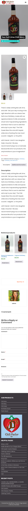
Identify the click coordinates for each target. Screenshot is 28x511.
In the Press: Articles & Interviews (10, 465)
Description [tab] (6, 165)
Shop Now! (4, 458)
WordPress (11, 503)
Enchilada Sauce (5, 408)
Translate (16, 504)
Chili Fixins (4, 401)
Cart (2, 474)
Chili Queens (4, 488)
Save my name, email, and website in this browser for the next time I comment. (14, 376)
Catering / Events (6, 493)
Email (3, 359)
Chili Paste (4, 406)
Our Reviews (4, 471)
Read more (5, 263)
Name (3, 352)
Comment (4, 331)
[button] (25, 2)
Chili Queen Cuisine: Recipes (9, 449)
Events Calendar (5, 454)
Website (3, 366)
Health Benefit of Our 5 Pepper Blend (11, 446)
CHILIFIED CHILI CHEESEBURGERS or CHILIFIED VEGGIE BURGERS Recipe (12, 482)
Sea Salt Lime (13, 160)
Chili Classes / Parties (7, 491)
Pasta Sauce (4, 411)
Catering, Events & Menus (8, 451)
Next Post (20, 282)
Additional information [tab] (19, 165)
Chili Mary (22, 159)
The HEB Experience (6, 456)
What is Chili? (4, 444)
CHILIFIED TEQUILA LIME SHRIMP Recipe (11, 486)
